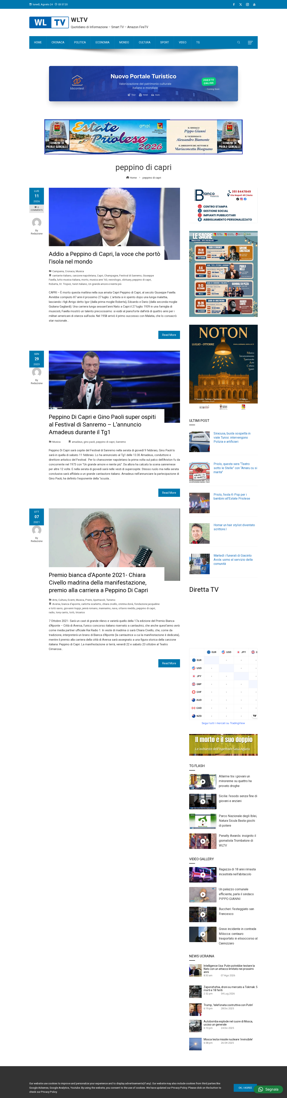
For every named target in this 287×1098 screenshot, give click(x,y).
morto (84, 279)
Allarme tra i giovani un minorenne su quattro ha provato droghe (235, 781)
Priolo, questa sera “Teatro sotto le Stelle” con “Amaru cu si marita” (235, 468)
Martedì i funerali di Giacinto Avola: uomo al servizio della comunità (233, 560)
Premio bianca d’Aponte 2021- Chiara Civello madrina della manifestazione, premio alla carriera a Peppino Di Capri (98, 582)
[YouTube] (254, 4)
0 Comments (37, 208)
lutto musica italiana (68, 279)
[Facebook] (233, 4)
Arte (54, 599)
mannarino (105, 608)
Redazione (37, 233)
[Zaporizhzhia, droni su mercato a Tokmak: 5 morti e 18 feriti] (195, 991)
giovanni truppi (72, 608)
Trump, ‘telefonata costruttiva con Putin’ (228, 1005)
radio (52, 612)
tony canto (62, 612)
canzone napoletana (84, 275)
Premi (88, 599)
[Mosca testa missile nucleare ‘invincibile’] (195, 1044)
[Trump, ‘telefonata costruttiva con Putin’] (195, 1009)
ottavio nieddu (127, 608)
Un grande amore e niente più (104, 283)
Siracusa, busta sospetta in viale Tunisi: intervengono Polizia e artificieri (232, 437)
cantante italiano (61, 275)
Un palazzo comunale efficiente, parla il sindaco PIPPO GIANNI (236, 894)
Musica (80, 271)
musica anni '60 (98, 279)
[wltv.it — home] (49, 22)
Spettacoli (99, 599)
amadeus (77, 441)
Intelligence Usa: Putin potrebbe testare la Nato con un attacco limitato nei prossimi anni (229, 969)
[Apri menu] (250, 42)
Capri (100, 275)
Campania (58, 271)
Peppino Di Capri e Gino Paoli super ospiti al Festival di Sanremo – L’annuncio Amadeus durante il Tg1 (102, 424)
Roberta (53, 283)
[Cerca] (238, 42)
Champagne (111, 275)
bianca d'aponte (71, 603)
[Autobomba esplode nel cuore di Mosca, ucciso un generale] (195, 1026)
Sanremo (121, 441)
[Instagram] (247, 4)
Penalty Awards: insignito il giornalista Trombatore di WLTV (237, 840)
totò (71, 612)
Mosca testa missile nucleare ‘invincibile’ (228, 1039)
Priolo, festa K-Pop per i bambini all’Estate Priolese (232, 497)
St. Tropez (65, 283)
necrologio (115, 279)
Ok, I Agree (245, 1087)
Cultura (62, 599)
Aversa (56, 603)
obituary (126, 279)
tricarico (80, 612)
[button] (268, 1089)
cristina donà (125, 603)
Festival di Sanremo (130, 275)
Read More (169, 335)
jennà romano (90, 608)
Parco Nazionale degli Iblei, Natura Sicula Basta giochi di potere (238, 821)
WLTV (79, 19)
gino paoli (89, 441)
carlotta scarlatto (91, 603)
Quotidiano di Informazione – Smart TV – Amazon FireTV (109, 27)
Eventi (71, 599)
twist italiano (79, 283)
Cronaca (70, 271)
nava (114, 608)
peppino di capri (141, 279)
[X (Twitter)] (240, 4)
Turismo (110, 599)
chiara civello (109, 603)
